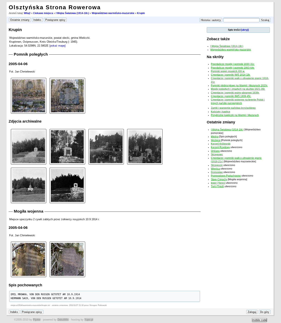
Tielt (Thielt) (217, 186)
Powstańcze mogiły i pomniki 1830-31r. (232, 64)
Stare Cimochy (219, 179)
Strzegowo (217, 154)
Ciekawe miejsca (43, 13)
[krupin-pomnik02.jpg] (67, 95)
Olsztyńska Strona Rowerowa (55, 7)
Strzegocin (217, 165)
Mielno (214, 136)
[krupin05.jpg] (28, 185)
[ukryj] (245, 30)
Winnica (215, 168)
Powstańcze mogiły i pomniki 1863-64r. (232, 68)
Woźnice (216, 140)
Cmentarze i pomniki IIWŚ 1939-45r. (231, 96)
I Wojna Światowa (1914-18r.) (72, 13)
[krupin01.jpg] (28, 146)
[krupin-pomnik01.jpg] (28, 95)
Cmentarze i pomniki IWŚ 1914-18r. (230, 75)
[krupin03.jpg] (106, 146)
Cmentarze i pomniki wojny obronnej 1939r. (235, 92)
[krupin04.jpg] (144, 146)
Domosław (217, 172)
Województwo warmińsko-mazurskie (113, 13)
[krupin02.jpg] (67, 146)
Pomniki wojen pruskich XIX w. (228, 71)
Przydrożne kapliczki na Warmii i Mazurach (235, 115)
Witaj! (27, 13)
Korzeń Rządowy (220, 147)
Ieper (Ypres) (218, 183)
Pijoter (37, 319)
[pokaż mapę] (57, 45)
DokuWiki (63, 319)
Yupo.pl (88, 319)
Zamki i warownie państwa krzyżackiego (233, 108)
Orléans (215, 151)
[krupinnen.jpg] (67, 185)
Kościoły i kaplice (220, 111)
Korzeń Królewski (220, 144)
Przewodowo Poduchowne (226, 175)
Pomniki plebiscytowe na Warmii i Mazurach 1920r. (239, 85)
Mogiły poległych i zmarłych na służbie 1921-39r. (238, 89)
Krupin (141, 13)
